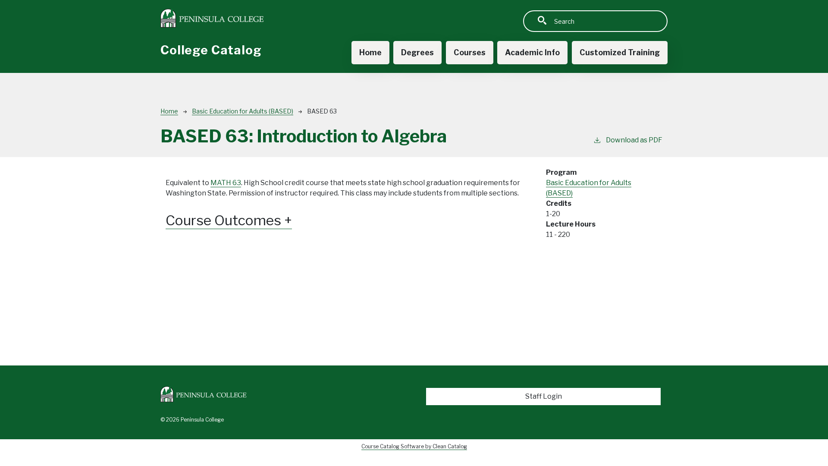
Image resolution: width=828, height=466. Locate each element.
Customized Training (620, 52)
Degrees (417, 52)
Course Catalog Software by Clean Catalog (414, 446)
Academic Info (532, 52)
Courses (470, 52)
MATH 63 (225, 183)
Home (370, 52)
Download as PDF (634, 140)
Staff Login (543, 396)
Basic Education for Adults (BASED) (242, 111)
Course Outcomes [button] (225, 220)
